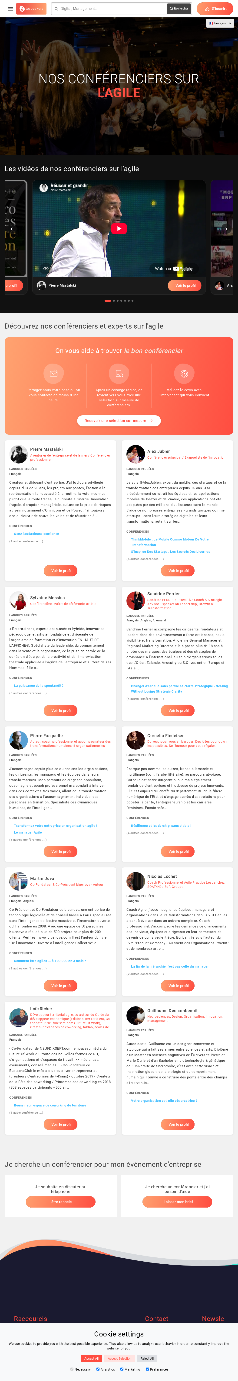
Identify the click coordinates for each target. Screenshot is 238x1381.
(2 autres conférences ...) (145, 974)
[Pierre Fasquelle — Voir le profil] (60, 794)
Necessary (83, 1369)
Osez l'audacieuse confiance (36, 534)
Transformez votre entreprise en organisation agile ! (55, 826)
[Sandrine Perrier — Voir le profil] (177, 654)
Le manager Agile (28, 832)
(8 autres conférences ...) (28, 968)
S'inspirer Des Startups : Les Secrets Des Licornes (170, 551)
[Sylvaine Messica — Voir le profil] (60, 654)
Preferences (159, 1369)
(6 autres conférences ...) (28, 839)
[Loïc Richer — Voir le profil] (60, 1068)
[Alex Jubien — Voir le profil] (177, 510)
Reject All (147, 1358)
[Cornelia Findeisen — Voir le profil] (177, 794)
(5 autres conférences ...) (145, 559)
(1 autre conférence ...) (26, 541)
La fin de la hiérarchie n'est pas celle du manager (170, 966)
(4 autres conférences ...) (145, 698)
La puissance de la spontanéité (38, 685)
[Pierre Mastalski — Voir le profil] (60, 510)
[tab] (108, 301)
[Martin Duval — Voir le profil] (60, 931)
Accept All (91, 1358)
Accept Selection (120, 1358)
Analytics (108, 1369)
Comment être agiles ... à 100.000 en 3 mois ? (50, 961)
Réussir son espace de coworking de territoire (50, 1105)
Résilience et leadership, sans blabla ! (161, 826)
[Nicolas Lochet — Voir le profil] (177, 931)
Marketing (132, 1369)
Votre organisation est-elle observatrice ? (164, 1101)
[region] (119, 241)
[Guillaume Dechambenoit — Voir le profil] (177, 1068)
